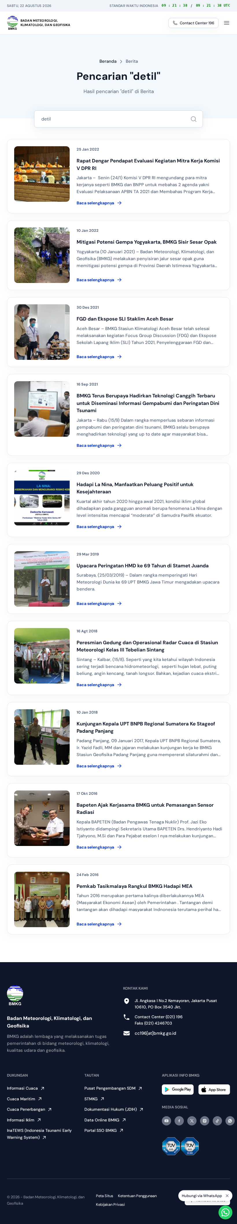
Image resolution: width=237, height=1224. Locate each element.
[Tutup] (227, 1195)
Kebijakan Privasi (110, 1204)
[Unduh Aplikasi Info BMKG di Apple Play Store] (214, 1089)
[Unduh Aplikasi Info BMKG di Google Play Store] (178, 1089)
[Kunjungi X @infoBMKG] (192, 1120)
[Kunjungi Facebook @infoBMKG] (179, 1120)
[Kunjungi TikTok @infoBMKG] (217, 1120)
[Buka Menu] (226, 22)
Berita (132, 61)
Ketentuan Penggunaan (137, 1195)
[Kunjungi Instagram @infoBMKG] (204, 1120)
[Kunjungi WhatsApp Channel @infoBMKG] (230, 1120)
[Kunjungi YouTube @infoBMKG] (166, 1120)
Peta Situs (104, 1195)
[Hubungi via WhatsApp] (225, 1212)
